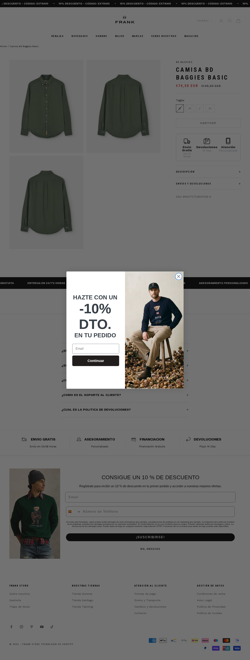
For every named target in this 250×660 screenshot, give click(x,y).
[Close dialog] (178, 276)
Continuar (96, 361)
